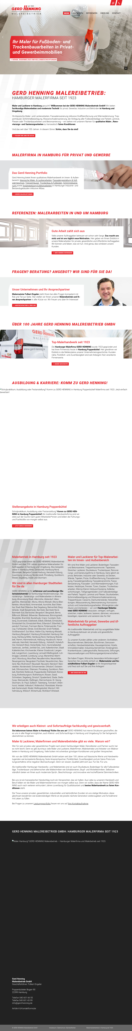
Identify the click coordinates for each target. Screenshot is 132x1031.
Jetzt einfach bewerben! (23, 526)
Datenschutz (61, 1028)
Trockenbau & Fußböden (51, 183)
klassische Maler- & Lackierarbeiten (36, 180)
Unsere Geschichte (61, 364)
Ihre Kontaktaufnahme (78, 803)
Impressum (52, 1028)
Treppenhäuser (32, 183)
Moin (66, 13)
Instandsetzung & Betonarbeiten (37, 185)
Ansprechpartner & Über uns (25, 305)
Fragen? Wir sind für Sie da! (24, 135)
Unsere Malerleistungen (23, 194)
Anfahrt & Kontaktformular (24, 1008)
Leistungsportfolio (42, 803)
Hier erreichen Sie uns (78, 673)
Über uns (104, 13)
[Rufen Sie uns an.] (119, 2)
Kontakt (116, 13)
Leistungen (77, 13)
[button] (2, 37)
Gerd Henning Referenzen (63, 253)
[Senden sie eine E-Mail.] (113, 2)
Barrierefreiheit (71, 1028)
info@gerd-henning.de (22, 1003)
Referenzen (91, 13)
